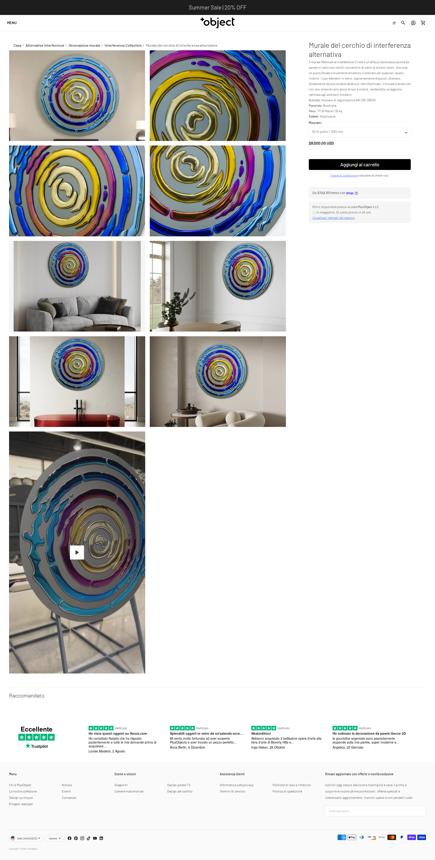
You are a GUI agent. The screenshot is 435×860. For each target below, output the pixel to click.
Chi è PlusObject (20, 785)
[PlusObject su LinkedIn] (101, 838)
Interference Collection (123, 45)
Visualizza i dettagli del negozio (333, 218)
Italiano (53, 838)
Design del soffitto (180, 791)
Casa (17, 45)
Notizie (67, 785)
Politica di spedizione (287, 791)
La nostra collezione (23, 791)
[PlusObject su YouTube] (95, 838)
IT (394, 23)
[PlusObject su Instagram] (82, 838)
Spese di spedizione (344, 175)
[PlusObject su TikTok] (88, 838)
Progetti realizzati (21, 804)
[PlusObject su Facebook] (69, 838)
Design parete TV (179, 785)
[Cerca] (403, 23)
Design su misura (21, 797)
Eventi (66, 791)
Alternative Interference (45, 45)
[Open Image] (77, 95)
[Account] (413, 23)
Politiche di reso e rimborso (292, 785)
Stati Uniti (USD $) (27, 838)
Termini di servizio (232, 791)
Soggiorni (121, 785)
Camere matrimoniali (129, 791)
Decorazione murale (84, 45)
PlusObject (32, 848)
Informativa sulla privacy (236, 785)
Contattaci (69, 797)
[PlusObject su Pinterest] (76, 838)
